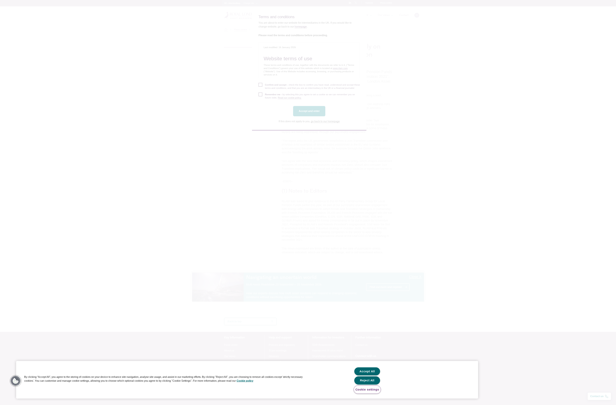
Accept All (367, 371)
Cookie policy (245, 380)
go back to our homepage (325, 121)
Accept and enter (309, 111)
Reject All (367, 380)
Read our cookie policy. (289, 97)
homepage (301, 26)
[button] (15, 381)
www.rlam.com (340, 68)
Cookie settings (367, 389)
